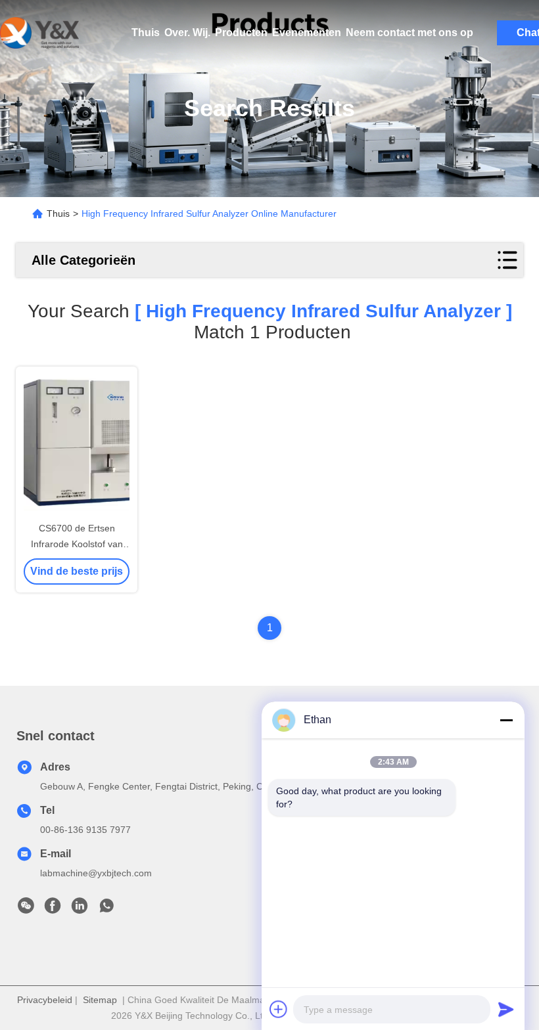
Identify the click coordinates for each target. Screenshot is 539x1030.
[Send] (506, 1009)
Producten (241, 32)
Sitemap (100, 1000)
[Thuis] (39, 33)
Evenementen (306, 32)
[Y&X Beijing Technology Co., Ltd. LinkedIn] (79, 909)
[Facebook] (52, 909)
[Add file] (279, 1009)
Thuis (145, 32)
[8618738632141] (106, 909)
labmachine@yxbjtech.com (96, 873)
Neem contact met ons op (409, 32)
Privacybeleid (44, 1000)
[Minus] (506, 720)
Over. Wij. (187, 32)
